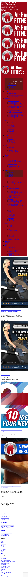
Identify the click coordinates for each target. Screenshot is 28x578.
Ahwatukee (4, 522)
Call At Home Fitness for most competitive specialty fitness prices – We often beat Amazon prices (11, 311)
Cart (10, 83)
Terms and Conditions (6, 572)
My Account (3, 558)
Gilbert (3, 530)
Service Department (5, 560)
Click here (15, 9)
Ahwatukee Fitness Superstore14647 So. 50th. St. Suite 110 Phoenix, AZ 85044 (7, 526)
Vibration (3, 550)
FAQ (2, 570)
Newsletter (3, 569)
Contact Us (3, 564)
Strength (2, 547)
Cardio (2, 546)
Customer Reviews (5, 563)
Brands (2, 545)
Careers (2, 575)
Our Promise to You (5, 566)
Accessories (3, 549)
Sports (2, 551)
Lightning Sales (4, 567)
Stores (2, 541)
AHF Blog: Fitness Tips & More (8, 561)
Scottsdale (3, 514)
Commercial (3, 544)
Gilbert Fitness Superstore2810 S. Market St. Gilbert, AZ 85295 (6, 534)
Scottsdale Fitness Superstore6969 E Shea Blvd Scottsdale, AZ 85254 (7, 518)
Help (2, 553)
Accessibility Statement (6, 576)
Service (2, 542)
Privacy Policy (4, 573)
